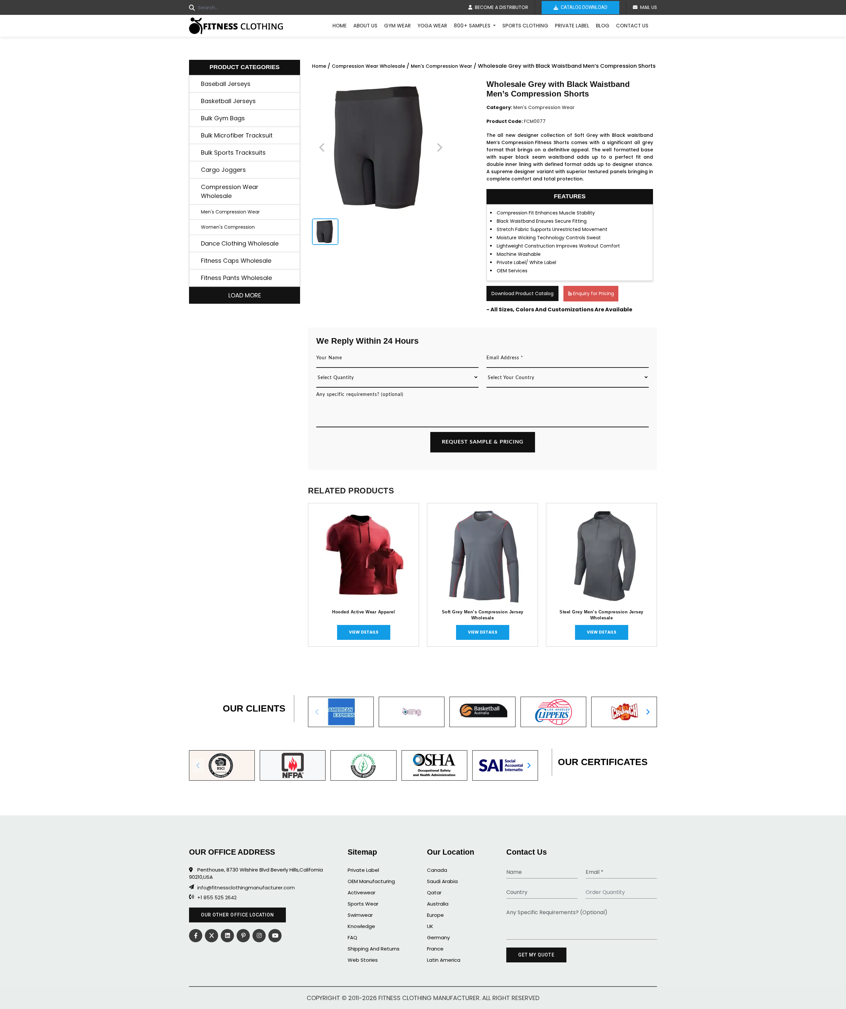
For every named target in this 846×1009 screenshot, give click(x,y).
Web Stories (363, 959)
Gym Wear (397, 25)
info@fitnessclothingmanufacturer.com (246, 887)
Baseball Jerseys (225, 84)
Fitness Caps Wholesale (236, 260)
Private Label (572, 25)
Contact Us (632, 25)
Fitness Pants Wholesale (236, 278)
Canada (437, 870)
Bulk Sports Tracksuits (233, 152)
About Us (365, 25)
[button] (648, 712)
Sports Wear (363, 903)
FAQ (352, 937)
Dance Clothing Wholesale (240, 243)
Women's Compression (228, 227)
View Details (363, 632)
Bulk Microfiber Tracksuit (237, 135)
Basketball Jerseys (228, 101)
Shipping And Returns (374, 948)
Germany (438, 937)
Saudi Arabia (442, 881)
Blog (602, 25)
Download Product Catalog (522, 293)
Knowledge (361, 926)
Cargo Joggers (223, 170)
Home (339, 25)
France (435, 948)
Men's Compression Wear (230, 212)
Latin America (443, 959)
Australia (437, 903)
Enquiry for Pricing (593, 293)
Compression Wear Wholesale (229, 191)
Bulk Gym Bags (223, 118)
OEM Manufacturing (371, 881)
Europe (435, 915)
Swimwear (360, 915)
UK (430, 926)
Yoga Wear (432, 25)
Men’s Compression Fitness (519, 142)
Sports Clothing (525, 25)
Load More (244, 295)
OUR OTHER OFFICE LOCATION (237, 914)
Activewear (361, 892)
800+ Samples (473, 25)
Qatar (434, 892)
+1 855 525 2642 (217, 897)
